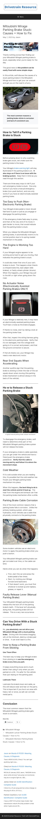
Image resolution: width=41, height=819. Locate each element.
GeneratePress (34, 816)
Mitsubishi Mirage (13, 730)
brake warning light (22, 168)
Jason (6, 753)
